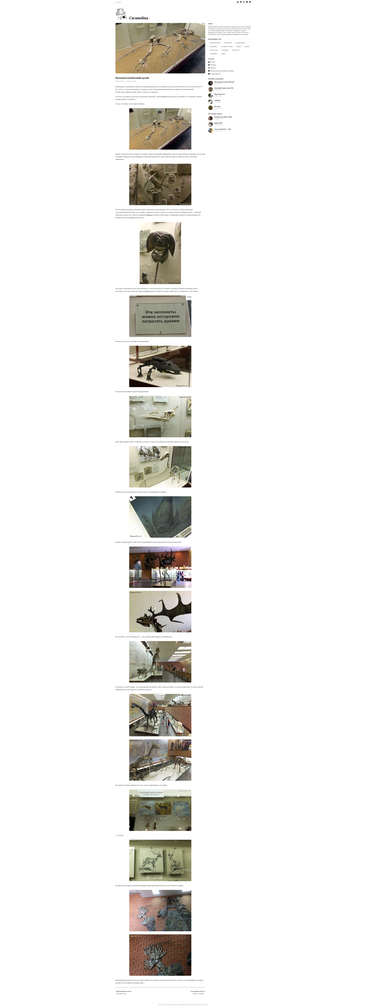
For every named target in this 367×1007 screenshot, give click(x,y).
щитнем (150, 215)
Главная (118, 2)
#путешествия (131, 81)
